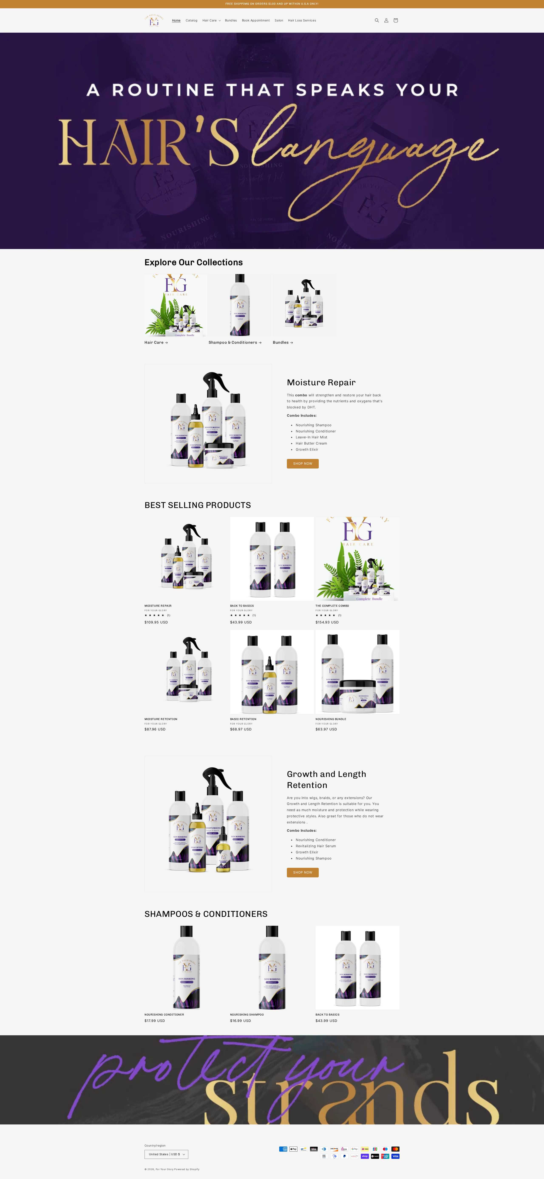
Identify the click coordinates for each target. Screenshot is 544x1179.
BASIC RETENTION (243, 719)
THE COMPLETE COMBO (332, 605)
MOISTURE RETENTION (160, 719)
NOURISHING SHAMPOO (247, 1014)
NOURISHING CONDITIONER (164, 1014)
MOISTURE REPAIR (158, 605)
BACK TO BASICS (242, 605)
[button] (211, 20)
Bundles (281, 342)
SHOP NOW (302, 463)
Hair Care (153, 342)
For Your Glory (165, 1169)
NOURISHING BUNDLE (331, 719)
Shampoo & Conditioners (233, 342)
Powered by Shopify (187, 1169)
